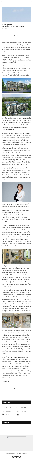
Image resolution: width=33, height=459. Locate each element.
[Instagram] (16, 457)
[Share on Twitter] (15, 36)
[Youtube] (19, 457)
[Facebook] (13, 457)
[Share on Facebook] (14, 35)
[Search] (31, 2)
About (12, 448)
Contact (19, 448)
